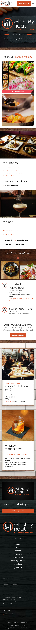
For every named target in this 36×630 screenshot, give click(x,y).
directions (18, 564)
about (18, 547)
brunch (18, 551)
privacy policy (24, 622)
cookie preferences (13, 622)
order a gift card (18, 511)
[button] (33, 3)
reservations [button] (24, 3)
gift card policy (15, 625)
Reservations (9, 401)
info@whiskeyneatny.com (12, 597)
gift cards (18, 567)
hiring (23, 625)
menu (18, 544)
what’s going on (18, 335)
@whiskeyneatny (23, 56)
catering (18, 554)
